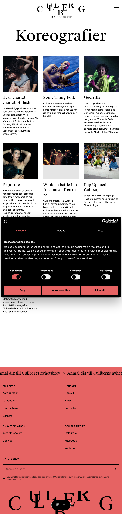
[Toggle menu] (116, 9)
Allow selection (61, 290)
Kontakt (69, 393)
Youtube (70, 448)
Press (68, 400)
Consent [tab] (21, 230)
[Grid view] (58, 505)
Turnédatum (10, 400)
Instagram (71, 433)
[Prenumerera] (114, 469)
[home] (61, 9)
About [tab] (101, 230)
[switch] (46, 276)
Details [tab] (61, 230)
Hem (52, 16)
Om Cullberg (10, 408)
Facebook (71, 440)
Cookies (7, 440)
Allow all (100, 290)
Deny (22, 290)
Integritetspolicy (12, 433)
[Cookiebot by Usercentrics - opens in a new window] (104, 221)
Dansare (8, 416)
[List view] (64, 505)
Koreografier (10, 393)
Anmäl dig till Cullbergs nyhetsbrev (88, 373)
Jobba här (71, 408)
